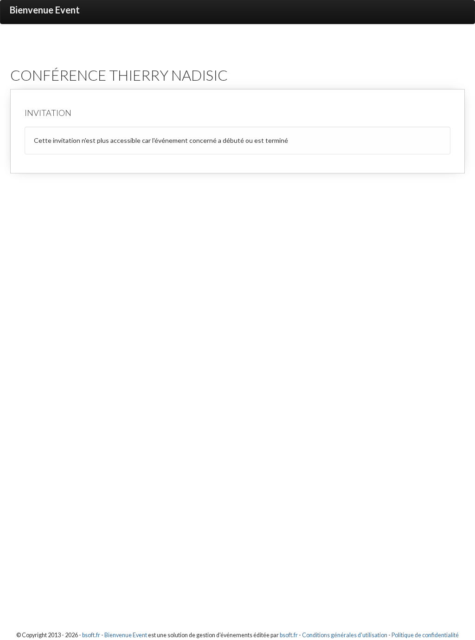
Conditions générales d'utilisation (344, 635)
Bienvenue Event (45, 9)
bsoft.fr (91, 635)
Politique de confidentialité (425, 635)
